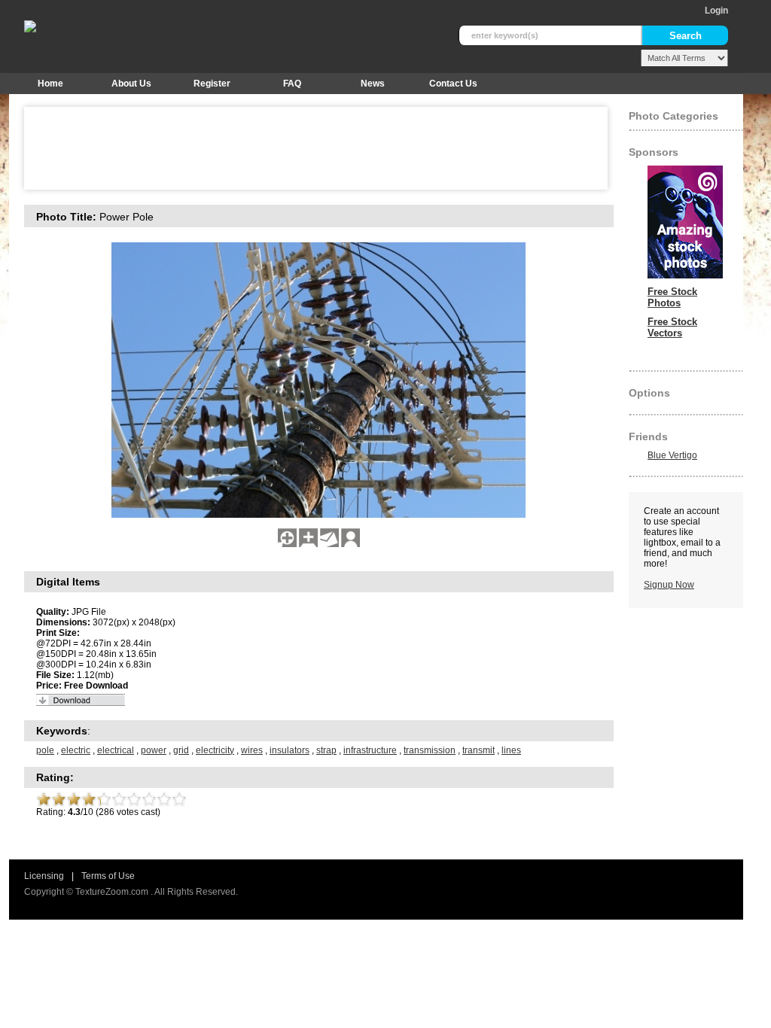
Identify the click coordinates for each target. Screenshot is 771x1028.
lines (511, 750)
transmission (430, 750)
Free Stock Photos (672, 297)
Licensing (44, 876)
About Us (131, 83)
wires (252, 750)
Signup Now (669, 584)
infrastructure (370, 750)
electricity (215, 750)
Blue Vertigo (672, 455)
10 (179, 799)
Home (50, 83)
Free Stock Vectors (672, 327)
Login (716, 10)
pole (45, 750)
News (373, 83)
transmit (478, 750)
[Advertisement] (306, 148)
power (153, 750)
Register (212, 83)
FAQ (292, 83)
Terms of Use (108, 876)
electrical (115, 750)
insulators (289, 750)
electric (75, 750)
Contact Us (453, 83)
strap (326, 750)
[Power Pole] (287, 544)
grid (181, 750)
